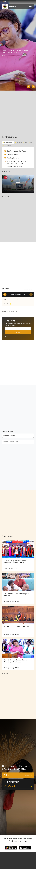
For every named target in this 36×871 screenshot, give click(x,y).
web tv (6, 2)
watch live (5, 196)
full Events (28, 289)
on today (6, 304)
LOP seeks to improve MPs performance (16, 300)
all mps (7, 336)
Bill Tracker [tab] (7, 145)
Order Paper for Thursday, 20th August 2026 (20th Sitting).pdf (16, 162)
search (18, 332)
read (3, 55)
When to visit (9, 786)
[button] (28, 86)
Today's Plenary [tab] (8, 142)
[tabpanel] (17, 158)
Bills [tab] (25, 142)
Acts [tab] (31, 142)
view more (5, 673)
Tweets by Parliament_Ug (9, 311)
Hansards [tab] (19, 142)
